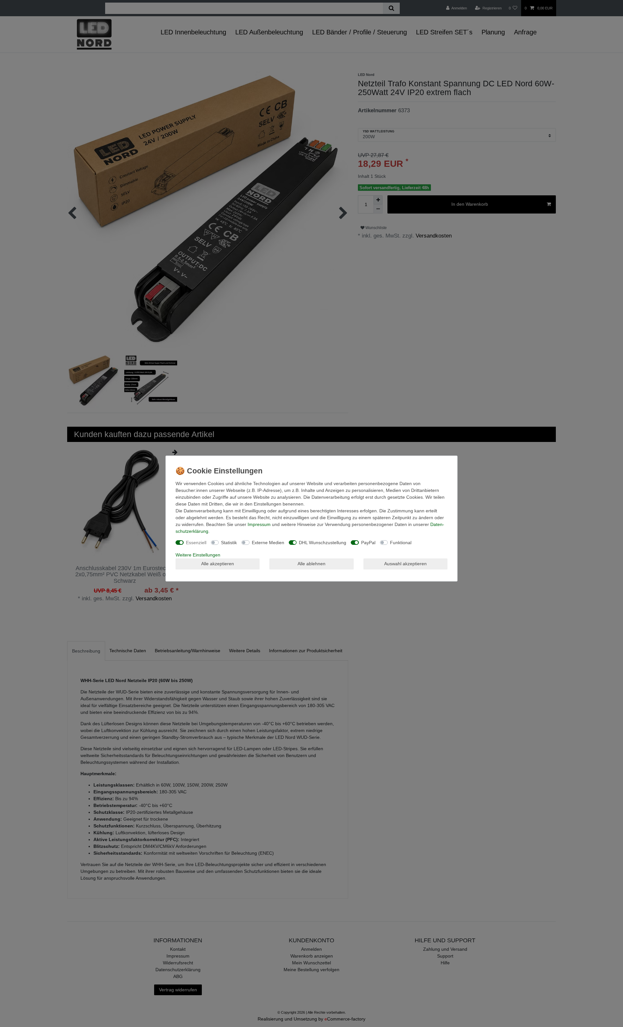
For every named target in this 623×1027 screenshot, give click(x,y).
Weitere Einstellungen (198, 554)
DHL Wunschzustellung (322, 542)
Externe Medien (268, 542)
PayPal (368, 542)
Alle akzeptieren (217, 563)
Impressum (259, 524)
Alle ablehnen (311, 563)
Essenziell (196, 542)
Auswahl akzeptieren (405, 563)
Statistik (229, 542)
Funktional (400, 542)
